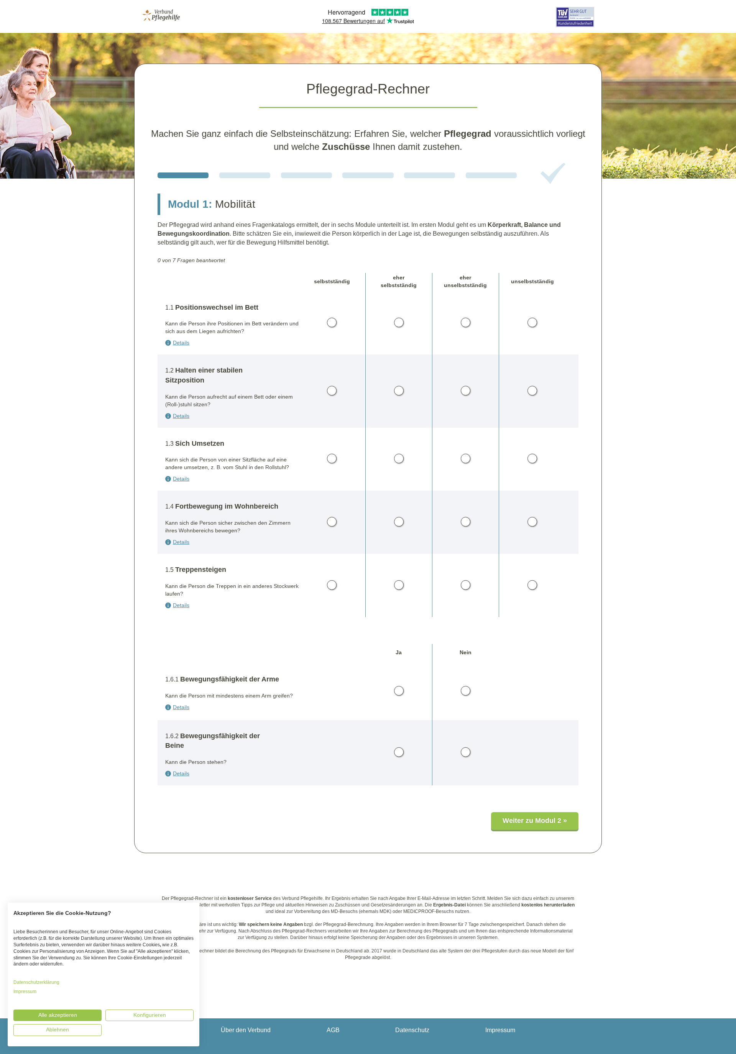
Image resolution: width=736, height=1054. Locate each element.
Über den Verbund (246, 1030)
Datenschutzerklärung (36, 982)
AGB (333, 1030)
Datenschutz (412, 1030)
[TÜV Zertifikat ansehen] (575, 28)
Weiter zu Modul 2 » (535, 820)
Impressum (500, 1030)
